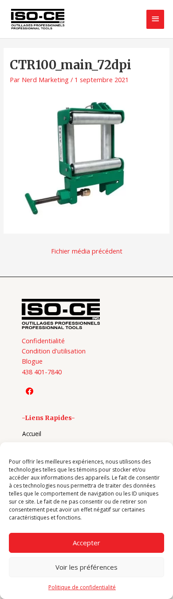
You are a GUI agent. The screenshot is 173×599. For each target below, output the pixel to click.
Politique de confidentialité (82, 587)
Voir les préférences (86, 567)
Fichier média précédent (86, 250)
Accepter (86, 542)
